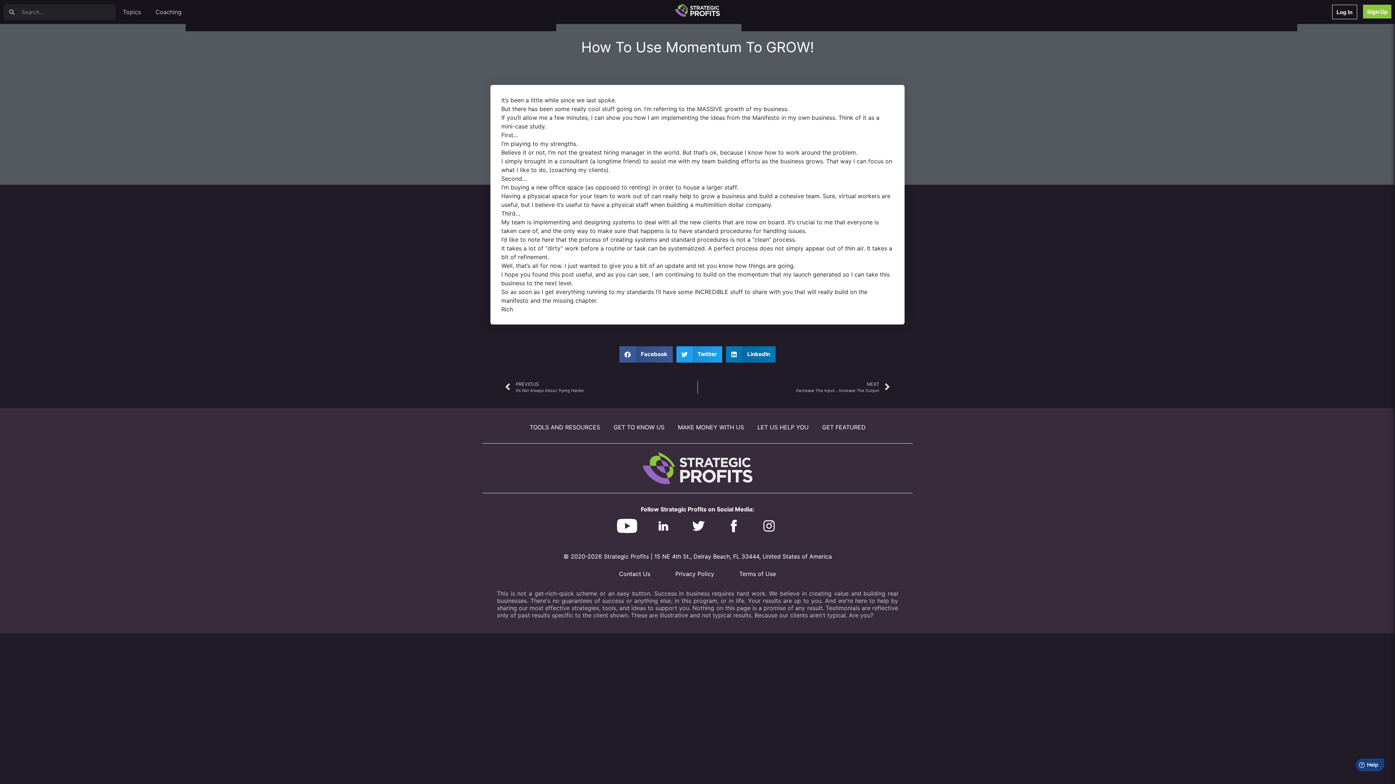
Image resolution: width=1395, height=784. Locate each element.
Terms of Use (757, 573)
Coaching (168, 12)
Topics (132, 12)
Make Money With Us (711, 427)
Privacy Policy (694, 573)
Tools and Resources (565, 427)
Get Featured (844, 427)
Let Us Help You (783, 427)
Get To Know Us (639, 427)
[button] (646, 354)
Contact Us (634, 573)
